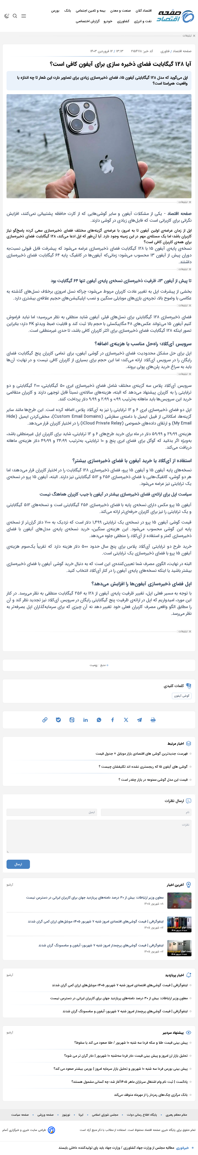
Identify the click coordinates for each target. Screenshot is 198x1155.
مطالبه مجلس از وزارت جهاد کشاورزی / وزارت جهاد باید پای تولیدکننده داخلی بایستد (116, 1147)
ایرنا (81, 1115)
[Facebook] (112, 720)
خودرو (108, 21)
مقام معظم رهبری (176, 1115)
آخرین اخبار (175, 884)
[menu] (23, 16)
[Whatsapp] (99, 720)
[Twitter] (126, 720)
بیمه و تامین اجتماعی (91, 10)
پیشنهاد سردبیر (173, 1032)
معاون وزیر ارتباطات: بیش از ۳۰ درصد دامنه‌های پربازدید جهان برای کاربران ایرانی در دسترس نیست (94, 897)
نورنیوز (66, 1115)
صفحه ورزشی (45, 1115)
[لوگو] (175, 16)
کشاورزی (123, 21)
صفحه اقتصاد (182, 51)
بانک (68, 10)
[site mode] (7, 16)
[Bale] (58, 720)
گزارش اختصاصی (88, 21)
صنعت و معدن (121, 10)
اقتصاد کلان (144, 10)
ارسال (18, 864)
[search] (15, 16)
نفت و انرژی (143, 21)
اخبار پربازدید (174, 975)
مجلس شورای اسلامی (105, 1115)
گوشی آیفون (181, 696)
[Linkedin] (85, 720)
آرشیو (10, 885)
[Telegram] (139, 720)
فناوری (165, 51)
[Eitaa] (72, 720)
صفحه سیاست (20, 1115)
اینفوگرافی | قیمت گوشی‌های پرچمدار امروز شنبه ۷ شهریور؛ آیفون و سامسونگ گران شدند (100, 945)
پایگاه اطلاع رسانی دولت (142, 1115)
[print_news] (153, 720)
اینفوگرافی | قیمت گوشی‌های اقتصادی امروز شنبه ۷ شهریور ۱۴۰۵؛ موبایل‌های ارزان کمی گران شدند (95, 921)
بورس (55, 10)
